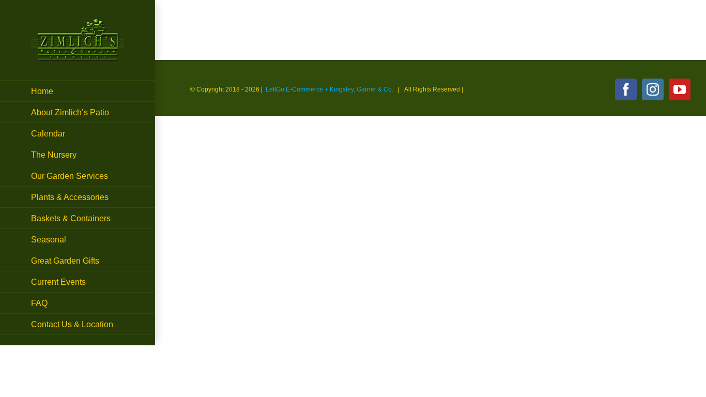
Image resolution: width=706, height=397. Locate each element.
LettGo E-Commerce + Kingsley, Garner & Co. (329, 89)
